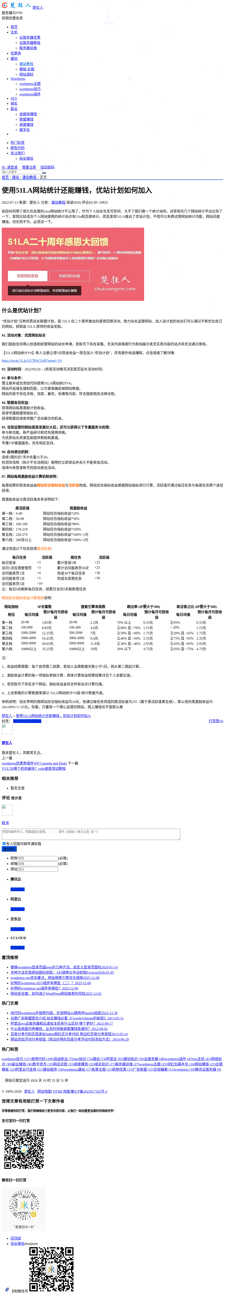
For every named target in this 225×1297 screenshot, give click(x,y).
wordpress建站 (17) (78, 1069)
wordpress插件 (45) (179, 1059)
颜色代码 (18, 148)
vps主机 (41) (202, 1059)
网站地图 (44, 1091)
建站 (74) (99, 1059)
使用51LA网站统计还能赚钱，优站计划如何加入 (53, 716)
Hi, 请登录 (10, 167)
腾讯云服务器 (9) (208, 1069)
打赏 (212, 721)
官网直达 (18, 909)
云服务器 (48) (154, 1059)
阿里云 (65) (114, 1059)
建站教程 (26, 64)
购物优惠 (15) (122, 1069)
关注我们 (18, 153)
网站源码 (26, 74)
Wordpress (18, 78)
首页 (14, 27)
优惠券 (16, 53)
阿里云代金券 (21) (29, 1069)
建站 (14, 58)
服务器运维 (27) (127, 1064)
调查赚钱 (26, 124)
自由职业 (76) (64, 1059)
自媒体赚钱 (28, 114)
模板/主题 (26, 69)
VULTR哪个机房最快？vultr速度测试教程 (34, 768)
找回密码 (47, 167)
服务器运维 (28, 48)
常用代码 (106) (42, 1059)
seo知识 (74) (83, 1059)
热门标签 (18, 143)
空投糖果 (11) (164, 1069)
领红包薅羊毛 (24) (181, 1064)
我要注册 (29, 167)
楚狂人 (38, 7)
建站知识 (20, 721)
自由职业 (34, 721)
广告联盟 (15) (143, 1069)
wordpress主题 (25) (153, 1064)
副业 (14, 109)
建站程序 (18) (53, 1069)
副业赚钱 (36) (22, 1064)
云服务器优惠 (29, 37)
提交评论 (9, 849)
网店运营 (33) (63, 1064)
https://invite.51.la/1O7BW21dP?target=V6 (32, 360)
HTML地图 (61, 1091)
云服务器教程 (29, 43)
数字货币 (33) (43, 1064)
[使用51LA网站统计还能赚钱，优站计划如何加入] (73, 300)
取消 (5, 823)
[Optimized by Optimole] (7, 1289)
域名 (14, 103)
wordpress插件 (30, 94)
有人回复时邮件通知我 (23, 844)
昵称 (14, 858)
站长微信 (26, 158)
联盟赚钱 (26, 119)
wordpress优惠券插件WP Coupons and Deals (34, 763)
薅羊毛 (24, 130)
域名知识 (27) (104, 1064)
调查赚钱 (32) (84, 1064)
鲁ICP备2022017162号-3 (89, 1091)
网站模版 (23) (205, 1064)
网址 (14, 869)
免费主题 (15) (102, 1069)
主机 (14, 32)
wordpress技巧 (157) (16, 1059)
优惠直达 (18, 889)
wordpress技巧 (30, 89)
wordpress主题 (30, 84)
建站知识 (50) (133, 1059)
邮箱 (14, 863)
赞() (219, 721)
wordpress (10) (184, 1069)
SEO (14, 98)
